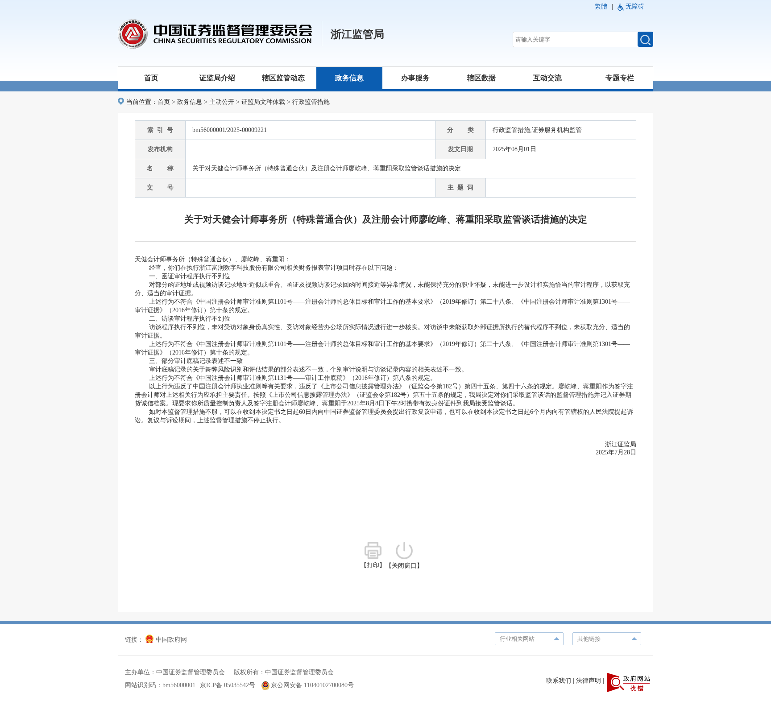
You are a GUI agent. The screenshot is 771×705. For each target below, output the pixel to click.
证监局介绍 (217, 78)
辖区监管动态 (283, 78)
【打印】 (373, 565)
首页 (151, 78)
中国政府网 (171, 639)
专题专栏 (619, 78)
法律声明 (588, 680)
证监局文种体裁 (263, 102)
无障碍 (635, 6)
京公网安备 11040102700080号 (312, 685)
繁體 (601, 6)
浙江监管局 (357, 34)
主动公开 (221, 102)
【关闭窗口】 (404, 565)
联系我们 (558, 680)
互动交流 (547, 78)
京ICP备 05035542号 (227, 685)
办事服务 (415, 78)
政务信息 (349, 78)
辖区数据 (481, 78)
